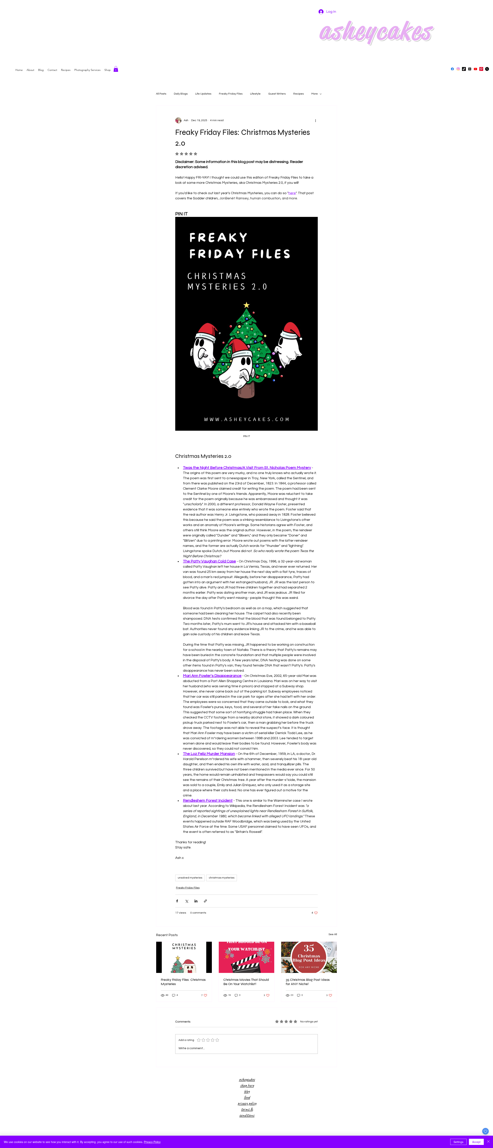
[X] (487, 69)
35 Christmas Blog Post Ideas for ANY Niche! (308, 982)
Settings (458, 1142)
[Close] (488, 1142)
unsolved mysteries (190, 877)
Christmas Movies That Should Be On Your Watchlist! (246, 982)
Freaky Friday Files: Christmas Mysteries (183, 982)
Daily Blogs (181, 93)
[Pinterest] (481, 69)
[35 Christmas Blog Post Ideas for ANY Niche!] (309, 957)
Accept (476, 1142)
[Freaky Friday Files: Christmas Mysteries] (184, 957)
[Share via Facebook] (177, 901)
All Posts (161, 93)
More (314, 93)
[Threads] (470, 69)
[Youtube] (475, 69)
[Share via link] (205, 901)
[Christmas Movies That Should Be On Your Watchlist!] (246, 957)
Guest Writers (277, 93)
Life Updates (203, 93)
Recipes (298, 93)
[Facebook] (452, 69)
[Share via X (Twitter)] (186, 901)
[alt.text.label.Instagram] (458, 69)
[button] (115, 69)
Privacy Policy (152, 1142)
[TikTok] (464, 69)
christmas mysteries (221, 877)
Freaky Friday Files (230, 93)
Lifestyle (255, 93)
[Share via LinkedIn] (196, 901)
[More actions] (315, 120)
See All (333, 934)
